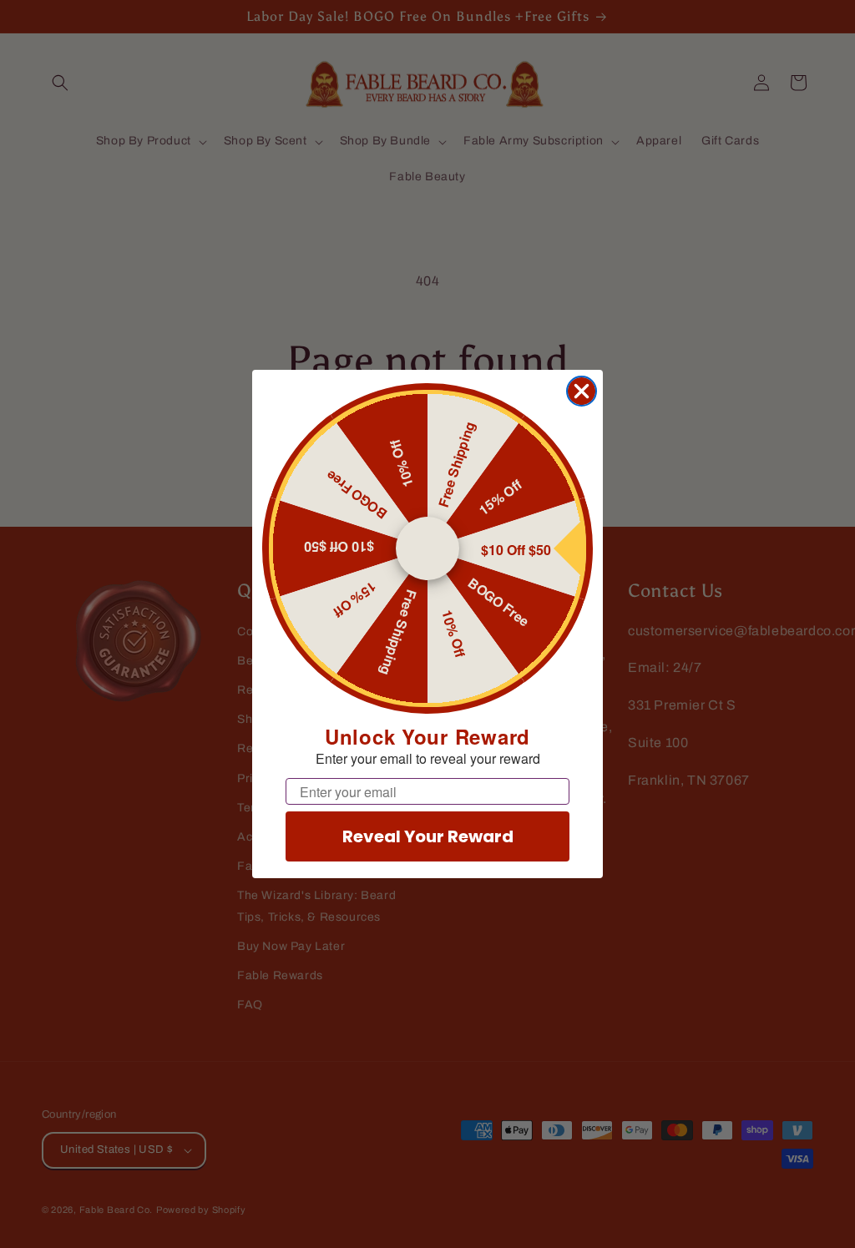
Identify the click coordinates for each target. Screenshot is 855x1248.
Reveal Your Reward (428, 836)
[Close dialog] (581, 391)
